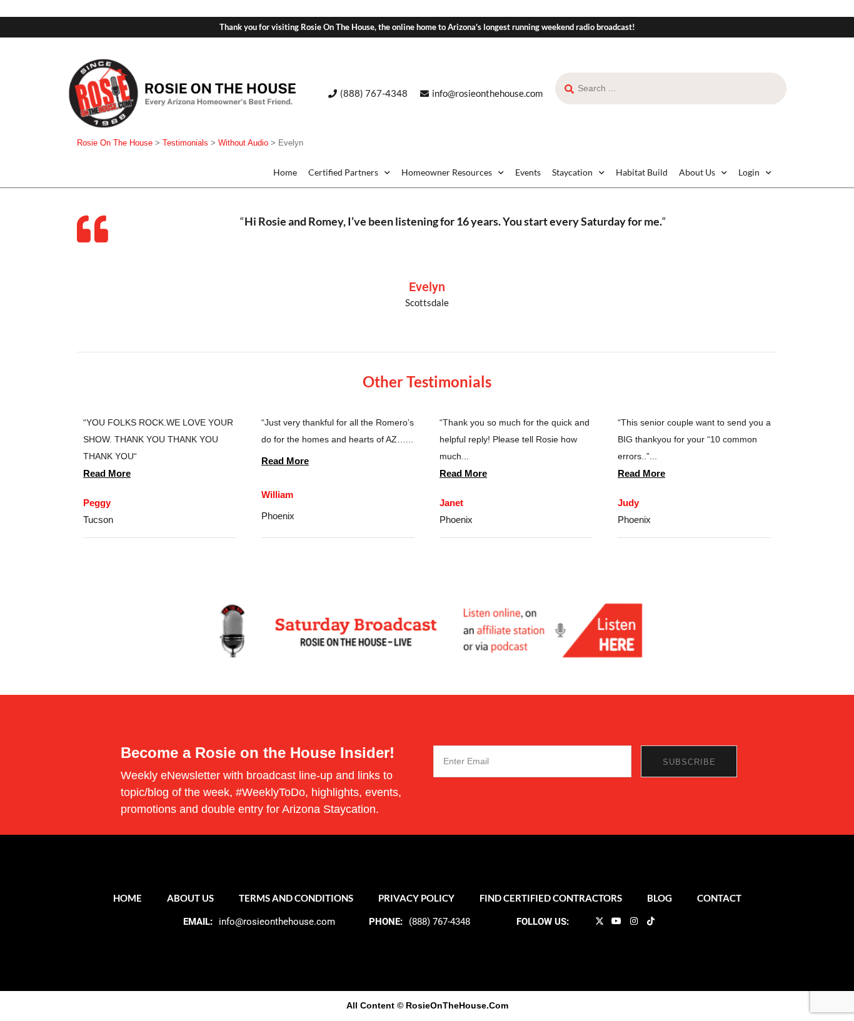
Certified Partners (343, 172)
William (277, 494)
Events (528, 172)
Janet (451, 502)
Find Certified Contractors (551, 898)
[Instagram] (633, 920)
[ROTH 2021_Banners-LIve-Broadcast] (427, 629)
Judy (628, 502)
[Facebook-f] (582, 920)
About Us (697, 172)
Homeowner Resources (446, 172)
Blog (659, 898)
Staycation (572, 172)
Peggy (97, 502)
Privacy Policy (416, 898)
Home (285, 172)
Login (749, 172)
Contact (719, 898)
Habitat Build (642, 172)
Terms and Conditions (296, 898)
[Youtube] (616, 920)
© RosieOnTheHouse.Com (452, 1005)
